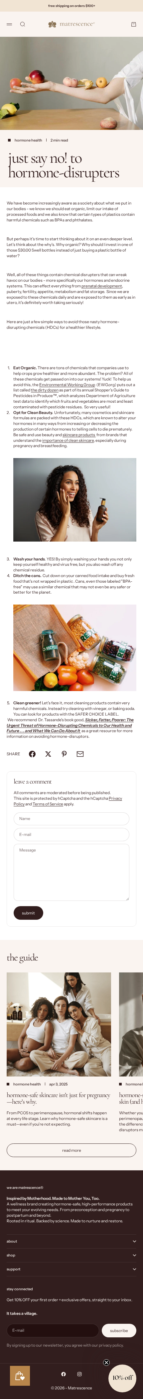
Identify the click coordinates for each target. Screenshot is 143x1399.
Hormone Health (28, 140)
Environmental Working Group (67, 384)
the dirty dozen (45, 389)
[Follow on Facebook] (63, 1374)
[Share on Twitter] (48, 754)
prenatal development (101, 285)
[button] (122, 1378)
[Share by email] (80, 754)
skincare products (79, 434)
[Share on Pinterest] (64, 754)
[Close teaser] (106, 1362)
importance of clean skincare (68, 440)
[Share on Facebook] (32, 754)
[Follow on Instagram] (79, 1374)
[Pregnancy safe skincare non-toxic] (74, 500)
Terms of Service (48, 803)
